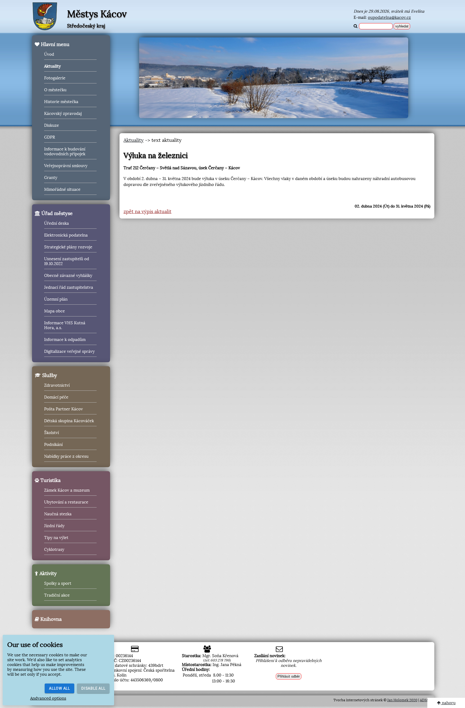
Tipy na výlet (56, 537)
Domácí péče (56, 397)
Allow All (59, 688)
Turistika (50, 480)
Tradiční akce (57, 595)
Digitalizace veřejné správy (69, 351)
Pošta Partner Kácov (63, 409)
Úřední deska (56, 223)
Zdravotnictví (57, 385)
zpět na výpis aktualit (147, 211)
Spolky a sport (57, 583)
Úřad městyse (56, 213)
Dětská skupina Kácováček (69, 420)
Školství (51, 432)
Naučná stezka (58, 514)
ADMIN (426, 700)
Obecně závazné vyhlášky (68, 275)
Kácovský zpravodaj (63, 113)
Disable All (93, 688)
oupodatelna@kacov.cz (389, 17)
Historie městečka (61, 101)
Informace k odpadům (65, 339)
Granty (50, 177)
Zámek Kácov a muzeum (67, 490)
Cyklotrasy (54, 549)
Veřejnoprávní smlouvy (65, 165)
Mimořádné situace (62, 189)
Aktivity (47, 573)
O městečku (55, 89)
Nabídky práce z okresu (66, 456)
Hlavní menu (54, 44)
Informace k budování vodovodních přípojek (64, 151)
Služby (49, 375)
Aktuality (52, 66)
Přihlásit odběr (288, 676)
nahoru (448, 702)
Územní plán (56, 299)
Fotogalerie (54, 78)
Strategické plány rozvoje (68, 247)
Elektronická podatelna (66, 235)
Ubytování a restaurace (66, 502)
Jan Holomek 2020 (402, 700)
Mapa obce (54, 311)
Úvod (49, 54)
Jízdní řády (54, 525)
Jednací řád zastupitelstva (68, 287)
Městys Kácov (97, 14)
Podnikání (53, 444)
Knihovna (50, 619)
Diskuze (51, 125)
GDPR (49, 137)
